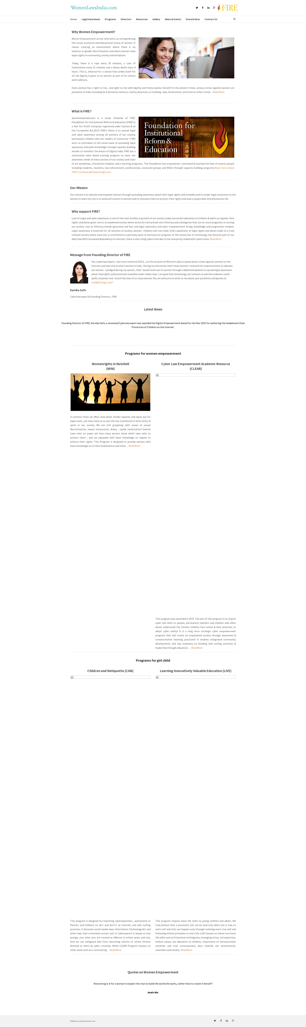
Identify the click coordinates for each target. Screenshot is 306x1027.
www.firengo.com (101, 172)
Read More (218, 92)
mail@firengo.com (101, 282)
